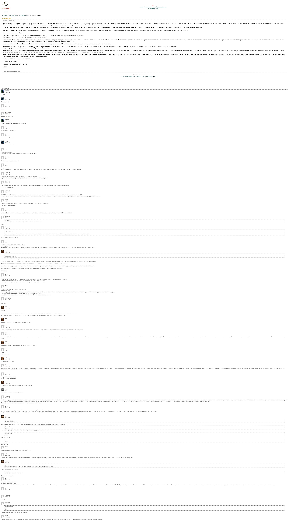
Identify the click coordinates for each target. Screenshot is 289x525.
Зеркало (6, 11)
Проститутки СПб (153, 9)
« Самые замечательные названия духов (133, 76)
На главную (149, 76)
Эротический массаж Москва (157, 7)
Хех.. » (156, 76)
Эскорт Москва (143, 7)
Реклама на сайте (6, 8)
